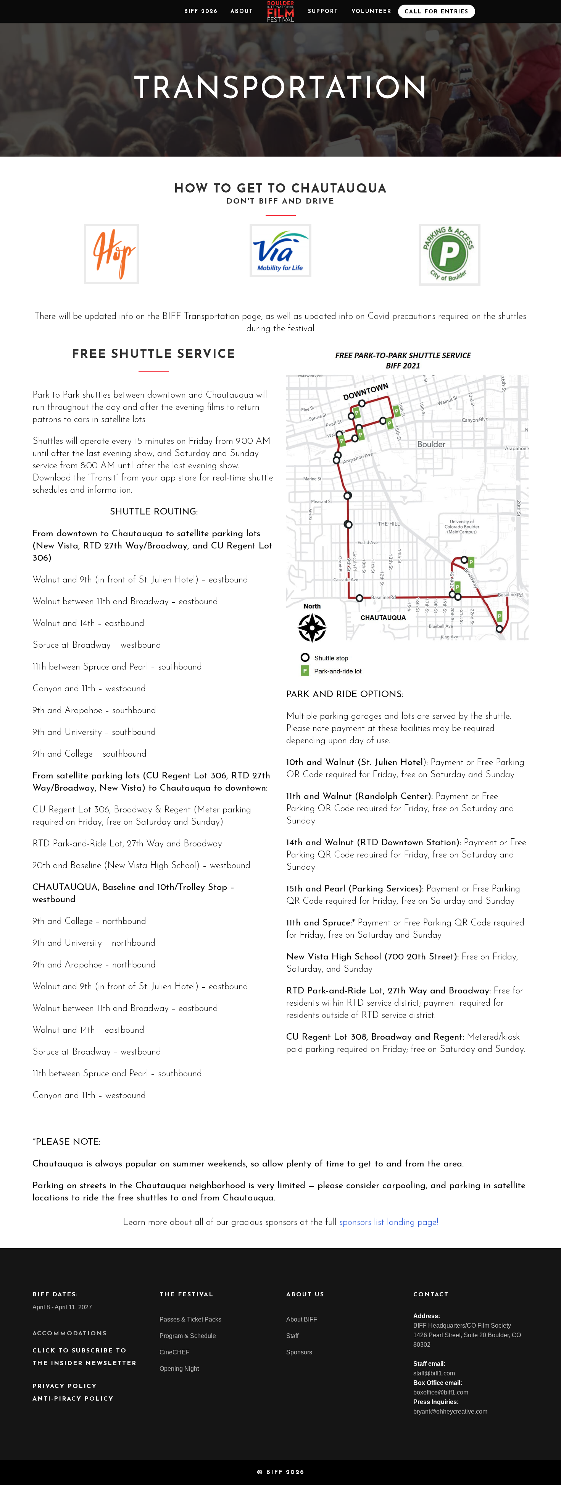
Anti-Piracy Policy (73, 1399)
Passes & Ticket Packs (190, 1319)
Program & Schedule (188, 1336)
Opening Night (179, 1368)
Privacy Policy (64, 1386)
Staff (292, 1336)
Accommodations (69, 1334)
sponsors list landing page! (388, 1222)
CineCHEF (175, 1352)
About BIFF (301, 1319)
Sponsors (299, 1352)
